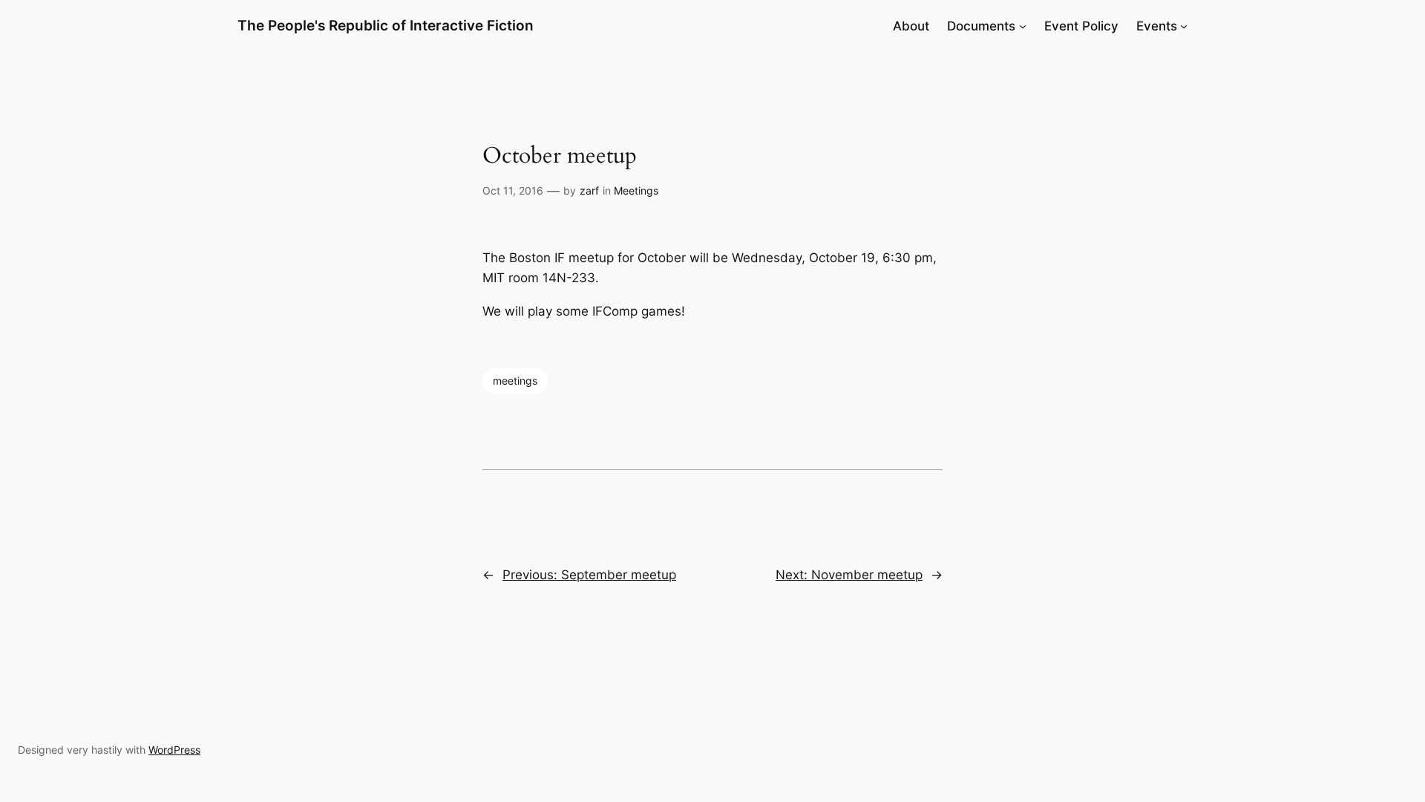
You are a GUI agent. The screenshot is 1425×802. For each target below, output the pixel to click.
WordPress (174, 749)
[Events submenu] (1184, 26)
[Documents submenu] (1022, 26)
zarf (589, 190)
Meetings (636, 190)
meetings (515, 380)
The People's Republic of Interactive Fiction (386, 25)
